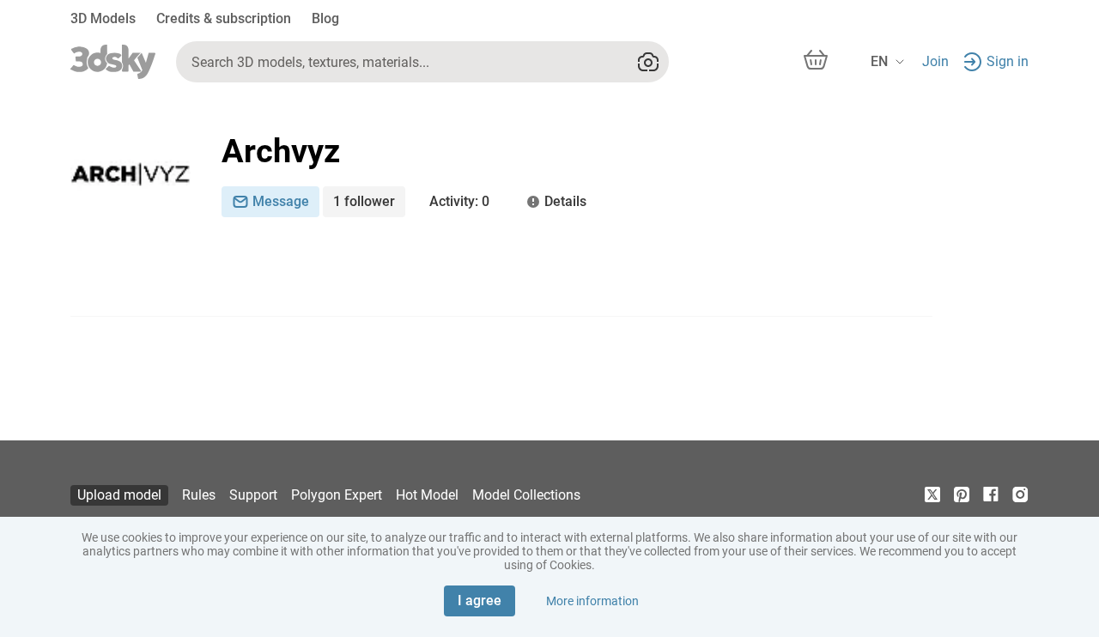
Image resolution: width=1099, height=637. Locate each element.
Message (280, 201)
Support (253, 495)
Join (935, 61)
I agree (479, 600)
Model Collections (526, 495)
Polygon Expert (336, 495)
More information (592, 601)
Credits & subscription (223, 18)
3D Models (103, 18)
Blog (325, 18)
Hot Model (427, 495)
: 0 (459, 201)
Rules (199, 495)
